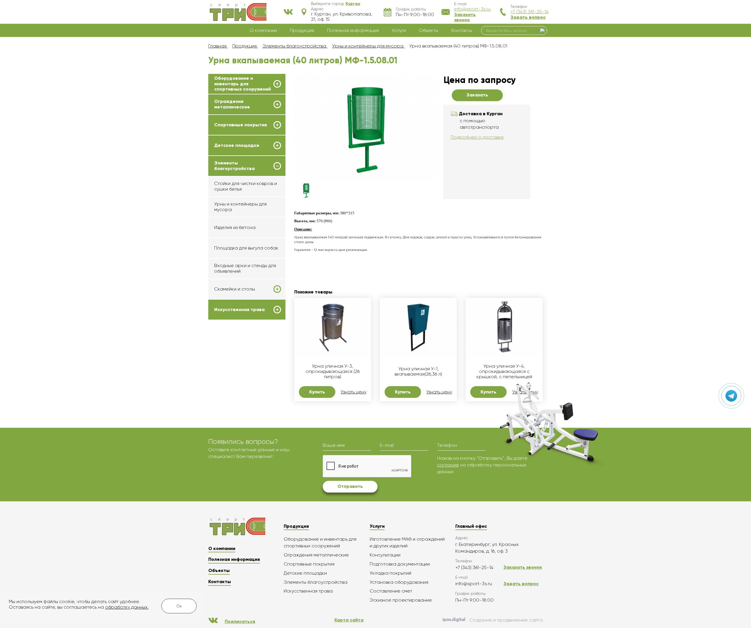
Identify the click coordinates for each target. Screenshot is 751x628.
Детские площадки (236, 145)
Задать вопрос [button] (528, 17)
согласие (448, 465)
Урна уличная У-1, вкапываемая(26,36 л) (418, 371)
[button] (353, 3)
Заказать (477, 95)
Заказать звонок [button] (465, 17)
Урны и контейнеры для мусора (240, 206)
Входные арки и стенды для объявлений (245, 268)
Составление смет (391, 591)
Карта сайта (348, 620)
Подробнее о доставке (477, 137)
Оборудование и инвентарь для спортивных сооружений (242, 84)
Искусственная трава (239, 309)
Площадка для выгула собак (246, 248)
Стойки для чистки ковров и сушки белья (245, 186)
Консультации (385, 555)
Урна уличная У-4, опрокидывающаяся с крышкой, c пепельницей (504, 372)
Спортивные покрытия (240, 125)
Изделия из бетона (235, 227)
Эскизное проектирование (401, 600)
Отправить (350, 486)
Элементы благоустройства (234, 165)
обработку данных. (126, 607)
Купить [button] (317, 392)
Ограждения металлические (232, 104)
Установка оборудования (399, 582)
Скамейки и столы (234, 289)
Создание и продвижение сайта (506, 620)
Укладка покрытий (390, 573)
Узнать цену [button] (353, 392)
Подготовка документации (400, 564)
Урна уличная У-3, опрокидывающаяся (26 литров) (333, 372)
